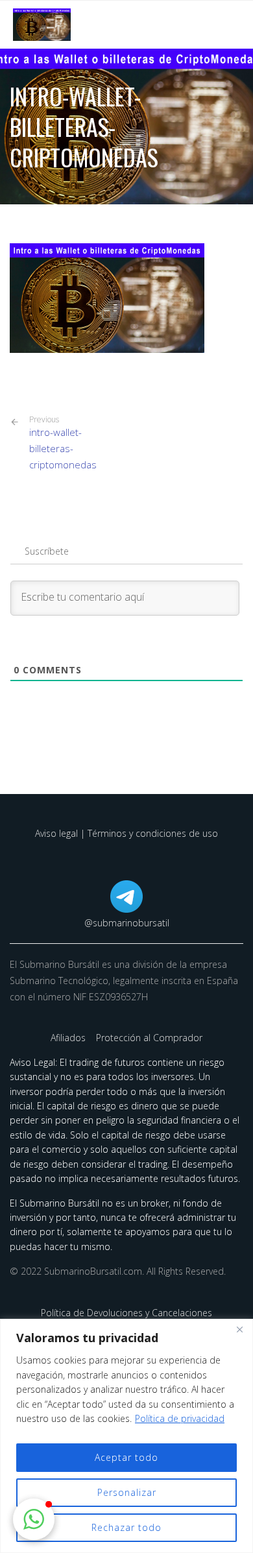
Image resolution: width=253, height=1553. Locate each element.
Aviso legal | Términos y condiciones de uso (126, 833)
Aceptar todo (126, 1457)
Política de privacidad (179, 1418)
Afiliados (69, 1037)
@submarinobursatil (126, 923)
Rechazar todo (126, 1527)
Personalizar (126, 1492)
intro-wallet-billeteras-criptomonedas (63, 443)
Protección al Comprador (149, 1037)
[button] (33, 1519)
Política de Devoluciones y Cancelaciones (126, 1312)
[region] (126, 1436)
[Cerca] (239, 1330)
